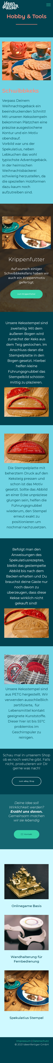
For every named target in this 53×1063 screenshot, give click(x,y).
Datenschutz (41, 1040)
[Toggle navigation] (48, 4)
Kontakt (28, 834)
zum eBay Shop (26, 781)
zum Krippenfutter (26, 294)
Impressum (23, 1040)
